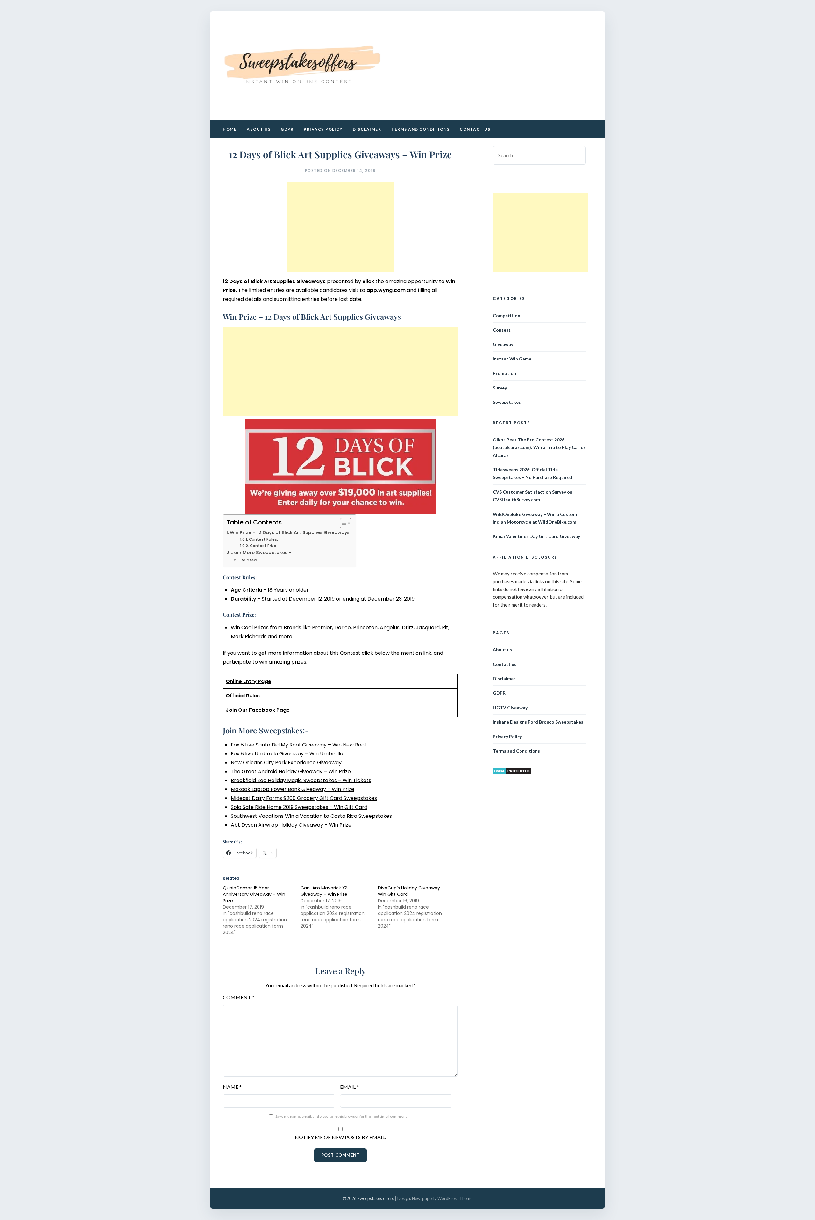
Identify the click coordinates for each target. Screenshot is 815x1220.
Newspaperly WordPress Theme (442, 1198)
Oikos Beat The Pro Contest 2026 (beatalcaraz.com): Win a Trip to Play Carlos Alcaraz (539, 447)
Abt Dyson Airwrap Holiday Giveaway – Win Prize (291, 825)
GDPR (287, 129)
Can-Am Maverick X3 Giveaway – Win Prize (324, 891)
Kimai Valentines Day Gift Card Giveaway (536, 536)
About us (259, 129)
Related (248, 560)
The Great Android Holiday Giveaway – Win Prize (291, 771)
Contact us (475, 129)
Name (232, 1087)
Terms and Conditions (420, 129)
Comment (238, 997)
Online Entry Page (248, 681)
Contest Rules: (263, 539)
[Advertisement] (340, 227)
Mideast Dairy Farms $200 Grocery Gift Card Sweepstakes (304, 798)
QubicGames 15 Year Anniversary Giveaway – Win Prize (254, 894)
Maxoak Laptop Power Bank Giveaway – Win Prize (292, 789)
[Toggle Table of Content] (342, 523)
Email (349, 1087)
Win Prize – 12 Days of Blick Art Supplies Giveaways (290, 532)
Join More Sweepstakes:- (261, 552)
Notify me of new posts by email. (340, 1137)
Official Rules (243, 695)
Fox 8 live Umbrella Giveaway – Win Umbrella (287, 753)
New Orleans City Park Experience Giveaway (286, 762)
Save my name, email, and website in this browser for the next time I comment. (341, 1116)
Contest (502, 329)
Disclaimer (367, 129)
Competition (506, 315)
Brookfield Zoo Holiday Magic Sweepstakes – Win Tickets (301, 780)
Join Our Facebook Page (258, 710)
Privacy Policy (323, 129)
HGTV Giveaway (510, 707)
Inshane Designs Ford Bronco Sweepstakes (538, 721)
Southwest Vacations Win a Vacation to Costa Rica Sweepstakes (311, 816)
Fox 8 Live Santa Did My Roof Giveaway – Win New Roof (298, 744)
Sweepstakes (507, 402)
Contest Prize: (263, 545)
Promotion (504, 373)
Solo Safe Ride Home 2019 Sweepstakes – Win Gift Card (299, 807)
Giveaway (503, 344)
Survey (500, 387)
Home (230, 129)
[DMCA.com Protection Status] (512, 773)
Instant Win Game (512, 358)
